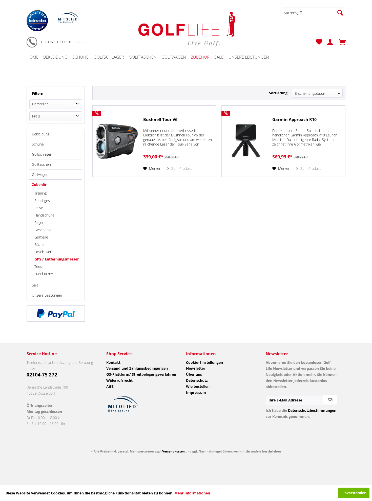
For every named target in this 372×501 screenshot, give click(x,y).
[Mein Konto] (328, 42)
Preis (36, 116)
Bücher (40, 244)
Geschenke (43, 229)
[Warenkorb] (340, 42)
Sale (35, 285)
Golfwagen (40, 174)
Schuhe (38, 144)
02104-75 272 (42, 374)
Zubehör (39, 184)
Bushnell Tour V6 (160, 119)
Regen (39, 222)
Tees (38, 266)
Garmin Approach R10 (294, 119)
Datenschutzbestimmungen (312, 410)
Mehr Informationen (192, 493)
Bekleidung (40, 134)
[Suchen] (340, 13)
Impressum (196, 392)
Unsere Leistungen (47, 295)
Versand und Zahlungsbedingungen (137, 368)
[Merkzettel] (319, 42)
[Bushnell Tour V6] (116, 141)
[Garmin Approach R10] (245, 141)
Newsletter (195, 368)
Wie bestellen (198, 386)
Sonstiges (42, 200)
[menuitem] (313, 13)
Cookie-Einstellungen (204, 362)
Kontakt (113, 362)
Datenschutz (197, 380)
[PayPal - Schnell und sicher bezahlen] (55, 313)
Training (40, 193)
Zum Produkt (181, 168)
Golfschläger (41, 154)
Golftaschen (41, 164)
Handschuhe (44, 215)
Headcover (42, 251)
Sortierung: (278, 92)
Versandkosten (173, 451)
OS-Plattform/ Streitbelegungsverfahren (141, 374)
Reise (38, 207)
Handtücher (43, 273)
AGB (110, 386)
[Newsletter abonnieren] (330, 399)
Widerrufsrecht (119, 380)
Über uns (194, 374)
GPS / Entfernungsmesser (56, 259)
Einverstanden (353, 492)
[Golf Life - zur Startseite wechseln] (186, 28)
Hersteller (40, 104)
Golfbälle (41, 237)
